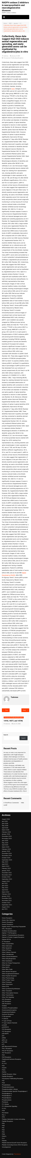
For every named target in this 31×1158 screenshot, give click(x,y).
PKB (3, 1125)
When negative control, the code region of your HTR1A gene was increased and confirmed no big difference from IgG (15, 784)
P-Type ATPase (7, 1021)
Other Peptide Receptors (9, 976)
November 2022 (7, 875)
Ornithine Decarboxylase (9, 931)
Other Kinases (6, 965)
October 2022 (6, 877)
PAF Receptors (6, 1053)
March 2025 (5, 847)
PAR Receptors (6, 1057)
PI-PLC (4, 1108)
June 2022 (5, 885)
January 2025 (6, 851)
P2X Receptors (6, 1029)
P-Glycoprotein (6, 1016)
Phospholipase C (7, 1095)
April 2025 (5, 845)
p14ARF (4, 1025)
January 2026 (6, 834)
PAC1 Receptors (7, 1048)
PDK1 (3, 1070)
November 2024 (7, 855)
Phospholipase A (7, 1093)
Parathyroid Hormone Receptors (11, 1059)
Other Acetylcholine (8, 943)
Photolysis (5, 1102)
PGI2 (3, 1083)
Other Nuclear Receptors (9, 971)
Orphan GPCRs (6, 939)
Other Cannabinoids (8, 954)
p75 (3, 1044)
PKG (3, 1132)
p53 (3, 1036)
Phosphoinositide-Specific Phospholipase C (15, 1091)
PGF (3, 1080)
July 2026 (5, 821)
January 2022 (6, 896)
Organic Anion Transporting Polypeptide (14, 926)
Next (24, 710)
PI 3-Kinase (5, 1104)
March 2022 (5, 892)
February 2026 (6, 832)
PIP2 (3, 1117)
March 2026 (5, 830)
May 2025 (5, 843)
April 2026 (5, 828)
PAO (3, 1055)
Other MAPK (6, 967)
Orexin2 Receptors (7, 924)
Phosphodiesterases (8, 1087)
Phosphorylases (6, 1100)
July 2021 (5, 909)
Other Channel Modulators (9, 956)
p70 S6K (4, 1042)
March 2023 (5, 866)
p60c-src (4, 1040)
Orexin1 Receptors (7, 922)
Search (6, 735)
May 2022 (5, 887)
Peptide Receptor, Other (9, 1074)
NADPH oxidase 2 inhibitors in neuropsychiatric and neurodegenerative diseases (15, 6)
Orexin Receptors (7, 918)
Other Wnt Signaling (8, 997)
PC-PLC (4, 1063)
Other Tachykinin (7, 991)
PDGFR (4, 1068)
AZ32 (13, 89)
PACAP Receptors (7, 1050)
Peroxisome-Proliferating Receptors (13, 58)
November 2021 (7, 900)
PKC (3, 1127)
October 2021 (6, 902)
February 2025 (6, 849)
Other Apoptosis (7, 948)
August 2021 (6, 907)
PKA (3, 1123)
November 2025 (7, 838)
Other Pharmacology (8, 978)
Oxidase (4, 1005)
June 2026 (5, 823)
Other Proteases (7, 982)
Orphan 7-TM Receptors (9, 933)
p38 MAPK (5, 1033)
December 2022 (7, 872)
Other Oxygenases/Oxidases (10, 973)
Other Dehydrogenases (9, 958)
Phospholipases (6, 1098)
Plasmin (4, 1140)
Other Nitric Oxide (7, 969)
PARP (4, 1061)
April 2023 (5, 864)
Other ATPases (6, 950)
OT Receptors (6, 941)
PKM (3, 1134)
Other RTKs (5, 986)
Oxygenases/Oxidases (8, 1012)
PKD (3, 1130)
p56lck (4, 1038)
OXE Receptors (6, 1003)
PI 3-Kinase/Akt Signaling (9, 1106)
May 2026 (5, 825)
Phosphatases (6, 1085)
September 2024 (7, 860)
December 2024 (7, 853)
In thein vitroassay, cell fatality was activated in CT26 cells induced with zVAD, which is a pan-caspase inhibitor (15, 767)
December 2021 (7, 898)
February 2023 (6, 868)
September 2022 (7, 879)
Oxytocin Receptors (8, 1014)
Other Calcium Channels (9, 952)
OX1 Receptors (6, 999)
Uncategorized (6, 1147)
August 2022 (6, 881)
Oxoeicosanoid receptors (9, 1010)
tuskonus (5, 56)
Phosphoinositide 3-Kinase (10, 1089)
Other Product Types (8, 980)
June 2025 (5, 840)
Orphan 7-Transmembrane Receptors (13, 935)
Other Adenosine (7, 946)
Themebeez (17, 1154)
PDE (3, 1065)
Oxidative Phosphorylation (10, 1008)
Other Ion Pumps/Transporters (11, 963)
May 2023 (5, 862)
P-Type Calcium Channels (9, 1023)
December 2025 (7, 836)
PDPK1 (4, 1072)
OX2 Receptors (6, 1001)
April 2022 (5, 890)
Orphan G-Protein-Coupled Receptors (13, 937)
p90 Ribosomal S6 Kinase (9, 1046)
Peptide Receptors (7, 1076)
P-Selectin (5, 1018)
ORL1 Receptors (7, 928)
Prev (6, 710)
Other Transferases (7, 995)
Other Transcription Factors (10, 993)
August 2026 (6, 819)
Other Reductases (7, 984)
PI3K (3, 1110)
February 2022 (6, 894)
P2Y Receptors (6, 1031)
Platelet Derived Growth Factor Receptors (14, 1142)
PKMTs (4, 1136)
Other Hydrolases (7, 961)
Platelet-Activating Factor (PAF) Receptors (15, 1145)
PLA (3, 1138)
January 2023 (6, 870)
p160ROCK (5, 1027)
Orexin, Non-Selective (8, 920)
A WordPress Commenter (11, 802)
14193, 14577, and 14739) (13, 721)
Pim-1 (4, 1115)
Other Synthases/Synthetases (11, 988)
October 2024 (6, 857)
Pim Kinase (5, 1113)
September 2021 (7, 905)
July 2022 (5, 883)
